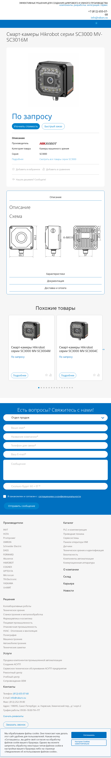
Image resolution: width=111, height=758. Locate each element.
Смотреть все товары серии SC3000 (58, 159)
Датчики (67, 546)
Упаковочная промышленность (20, 626)
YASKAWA (8, 583)
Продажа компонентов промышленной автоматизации (32, 660)
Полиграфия (9, 635)
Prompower (9, 537)
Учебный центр (11, 676)
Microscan (8, 575)
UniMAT (7, 587)
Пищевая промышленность (17, 622)
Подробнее (17, 159)
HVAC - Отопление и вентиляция (20, 630)
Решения (9, 599)
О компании (71, 569)
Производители (13, 523)
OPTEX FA (8, 570)
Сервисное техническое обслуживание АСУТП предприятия (34, 668)
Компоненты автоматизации (78, 558)
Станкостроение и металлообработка (23, 614)
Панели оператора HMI (75, 542)
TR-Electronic (10, 579)
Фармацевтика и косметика (17, 618)
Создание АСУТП (12, 664)
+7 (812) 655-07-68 (98, 13)
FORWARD (8, 554)
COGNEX (7, 566)
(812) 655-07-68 (21, 693)
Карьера (68, 583)
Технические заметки (14, 647)
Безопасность (70, 554)
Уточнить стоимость (26, 126)
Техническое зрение (14, 610)
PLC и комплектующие (75, 529)
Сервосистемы (71, 537)
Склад (67, 576)
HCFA (6, 533)
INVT (5, 529)
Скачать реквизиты (13, 716)
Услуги (7, 653)
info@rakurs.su (99, 17)
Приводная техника (73, 533)
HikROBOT (8, 562)
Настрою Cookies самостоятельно (82, 742)
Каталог (68, 523)
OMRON (7, 542)
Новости (68, 590)
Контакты (9, 686)
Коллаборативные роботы (17, 606)
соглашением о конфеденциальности (59, 496)
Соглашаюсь (89, 735)
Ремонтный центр (12, 672)
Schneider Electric (12, 546)
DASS (6, 550)
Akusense (8, 558)
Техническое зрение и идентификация (83, 550)
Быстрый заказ (53, 126)
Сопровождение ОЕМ (14, 680)
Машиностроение (12, 639)
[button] (103, 349)
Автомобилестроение (14, 643)
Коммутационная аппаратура (79, 562)
